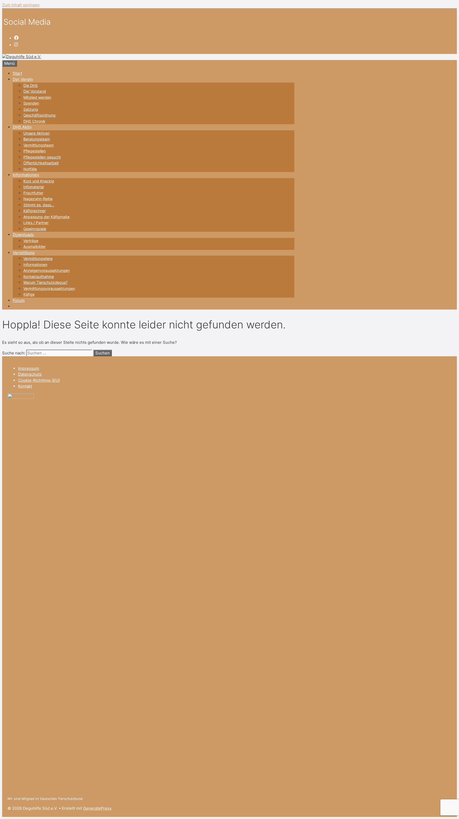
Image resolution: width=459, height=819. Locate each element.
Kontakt (25, 386)
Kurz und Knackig (38, 181)
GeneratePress (97, 808)
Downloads (23, 234)
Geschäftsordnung (39, 115)
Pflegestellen (34, 151)
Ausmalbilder (34, 246)
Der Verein (23, 79)
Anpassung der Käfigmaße (46, 217)
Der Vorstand (34, 91)
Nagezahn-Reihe (38, 198)
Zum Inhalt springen (21, 4)
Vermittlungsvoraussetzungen (49, 288)
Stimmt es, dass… (38, 205)
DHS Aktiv (22, 127)
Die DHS (30, 85)
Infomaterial (33, 187)
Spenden (31, 103)
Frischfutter (33, 193)
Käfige (29, 294)
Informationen (26, 174)
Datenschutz (30, 374)
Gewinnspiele (34, 228)
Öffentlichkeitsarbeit (41, 163)
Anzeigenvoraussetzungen (46, 270)
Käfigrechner (34, 210)
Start (17, 73)
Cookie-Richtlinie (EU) (39, 380)
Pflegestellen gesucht (42, 157)
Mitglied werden (37, 97)
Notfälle (30, 169)
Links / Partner (36, 222)
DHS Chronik (34, 121)
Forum (19, 300)
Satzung (30, 109)
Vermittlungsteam (38, 145)
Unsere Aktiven (36, 133)
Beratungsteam (36, 139)
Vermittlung (24, 252)
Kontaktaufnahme (38, 276)
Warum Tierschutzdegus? (45, 282)
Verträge (30, 240)
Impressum (28, 368)
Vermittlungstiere (38, 258)
